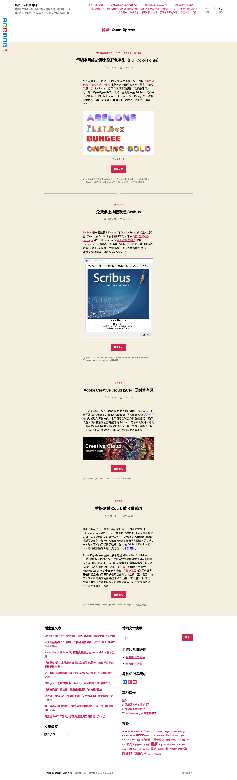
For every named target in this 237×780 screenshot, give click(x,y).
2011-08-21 (128, 515)
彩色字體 (124, 182)
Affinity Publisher (103, 179)
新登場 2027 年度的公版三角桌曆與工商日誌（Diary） (75, 716)
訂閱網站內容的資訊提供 (136, 704)
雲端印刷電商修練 (168, 12)
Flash (160, 732)
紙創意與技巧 (168, 8)
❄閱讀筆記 (95, 8)
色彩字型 (133, 182)
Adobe (126, 731)
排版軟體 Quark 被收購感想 (118, 508)
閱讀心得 (140, 753)
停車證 (173, 740)
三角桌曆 (146, 739)
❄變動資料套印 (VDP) (183, 5)
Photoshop (143, 357)
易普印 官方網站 (135, 657)
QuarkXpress (105, 182)
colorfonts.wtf (135, 179)
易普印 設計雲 (134, 663)
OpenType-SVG (92, 182)
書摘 (154, 743)
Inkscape (134, 357)
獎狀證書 (132, 749)
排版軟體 (114, 360)
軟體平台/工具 (187, 8)
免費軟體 (181, 739)
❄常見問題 (112, 8)
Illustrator (117, 357)
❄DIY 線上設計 (96, 5)
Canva (147, 731)
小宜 (114, 67)
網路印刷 (161, 749)
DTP (105, 357)
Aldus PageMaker (108, 604)
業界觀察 (122, 12)
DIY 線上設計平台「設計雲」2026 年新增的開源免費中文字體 (79, 636)
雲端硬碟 (157, 754)
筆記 (153, 749)
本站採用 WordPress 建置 (101, 773)
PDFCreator (144, 735)
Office (125, 735)
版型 (183, 745)
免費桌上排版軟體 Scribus (118, 212)
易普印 (146, 744)
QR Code (183, 736)
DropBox (154, 732)
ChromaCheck (123, 179)
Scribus (87, 232)
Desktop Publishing (94, 357)
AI (141, 731)
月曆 (160, 744)
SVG (107, 360)
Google (166, 731)
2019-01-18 (128, 219)
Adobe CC (90, 179)
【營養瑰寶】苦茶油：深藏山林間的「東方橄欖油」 (73, 689)
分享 (5, 49)
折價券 (130, 744)
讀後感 (127, 753)
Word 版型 (136, 739)
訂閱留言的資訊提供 (133, 709)
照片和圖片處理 (149, 12)
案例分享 (134, 12)
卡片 (187, 740)
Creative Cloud (112, 478)
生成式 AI (141, 749)
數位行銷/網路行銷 (150, 8)
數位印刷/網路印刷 (129, 8)
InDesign (126, 357)
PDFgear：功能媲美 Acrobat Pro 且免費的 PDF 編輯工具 (77, 683)
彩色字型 (116, 182)
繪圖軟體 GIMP (126, 240)
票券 (147, 749)
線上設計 (171, 749)
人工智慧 (166, 739)
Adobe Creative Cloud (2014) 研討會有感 (118, 390)
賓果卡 (141, 182)
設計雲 (182, 749)
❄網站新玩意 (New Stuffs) (155, 5)
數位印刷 (138, 744)
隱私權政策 (80, 773)
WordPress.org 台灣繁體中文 (139, 713)
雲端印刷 (150, 754)
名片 (124, 744)
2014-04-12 (128, 397)
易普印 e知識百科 (26, 4)
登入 (124, 700)
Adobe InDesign (93, 604)
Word (129, 740)
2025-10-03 (128, 67)
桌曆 (164, 745)
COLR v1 (146, 179)
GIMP (110, 357)
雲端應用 (184, 12)
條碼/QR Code (174, 744)
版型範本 (125, 749)
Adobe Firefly (135, 732)
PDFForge (159, 735)
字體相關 (127, 53)
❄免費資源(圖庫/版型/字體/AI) (123, 5)
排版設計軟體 (141, 604)
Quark (119, 604)
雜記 (194, 12)
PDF (132, 735)
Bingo (113, 179)
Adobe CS (100, 478)
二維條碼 (156, 739)
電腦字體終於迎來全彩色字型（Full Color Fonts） (118, 60)
